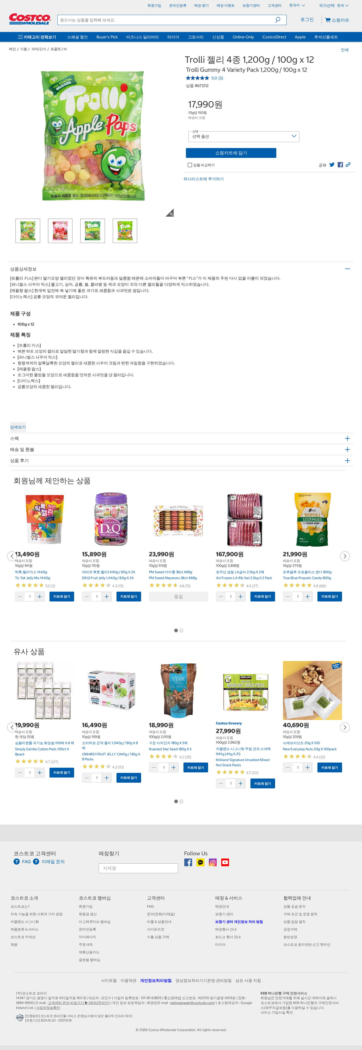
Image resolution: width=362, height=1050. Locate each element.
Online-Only (243, 36)
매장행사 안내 (226, 929)
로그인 (307, 19)
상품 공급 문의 (294, 906)
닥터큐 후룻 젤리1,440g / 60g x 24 (108, 572)
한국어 (294, 5)
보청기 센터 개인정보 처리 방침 (239, 921)
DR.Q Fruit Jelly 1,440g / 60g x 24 (108, 578)
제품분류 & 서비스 (24, 929)
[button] (280, 20)
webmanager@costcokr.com (192, 1003)
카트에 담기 (61, 596)
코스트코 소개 (24, 898)
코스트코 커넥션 (23, 937)
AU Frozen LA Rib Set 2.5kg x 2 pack (244, 578)
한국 (340, 5)
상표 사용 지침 (248, 980)
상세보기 (18, 426)
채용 (14, 944)
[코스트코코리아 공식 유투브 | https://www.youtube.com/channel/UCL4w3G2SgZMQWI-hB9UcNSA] (225, 864)
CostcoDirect (274, 36)
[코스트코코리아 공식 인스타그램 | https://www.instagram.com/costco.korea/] (213, 864)
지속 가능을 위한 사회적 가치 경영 (37, 914)
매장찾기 (109, 853)
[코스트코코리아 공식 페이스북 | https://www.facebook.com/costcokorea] (188, 864)
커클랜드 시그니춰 (25, 921)
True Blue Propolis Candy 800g (307, 578)
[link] (332, 165)
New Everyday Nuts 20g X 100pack (310, 749)
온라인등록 (87, 929)
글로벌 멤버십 (89, 960)
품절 (178, 596)
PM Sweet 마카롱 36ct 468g (170, 572)
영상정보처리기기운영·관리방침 (204, 980)
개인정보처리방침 (156, 980)
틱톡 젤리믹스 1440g (31, 572)
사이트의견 (155, 929)
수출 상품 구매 (158, 937)
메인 (12, 49)
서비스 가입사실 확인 (277, 1012)
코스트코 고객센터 (35, 853)
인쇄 (345, 49)
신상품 (218, 36)
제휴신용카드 (89, 952)
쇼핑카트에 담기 (231, 153)
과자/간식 (38, 49)
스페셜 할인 (77, 36)
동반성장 (290, 937)
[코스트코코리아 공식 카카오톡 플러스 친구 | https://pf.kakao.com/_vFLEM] (201, 864)
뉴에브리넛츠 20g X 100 (301, 743)
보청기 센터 (224, 914)
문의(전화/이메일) (161, 914)
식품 (23, 49)
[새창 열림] (20, 1019)
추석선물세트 (326, 36)
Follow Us (196, 853)
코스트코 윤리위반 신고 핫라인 (306, 944)
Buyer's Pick (107, 36)
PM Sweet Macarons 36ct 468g (173, 578)
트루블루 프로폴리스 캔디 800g (307, 572)
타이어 (173, 36)
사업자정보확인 (48, 1007)
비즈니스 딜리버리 (142, 36)
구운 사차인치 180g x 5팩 (168, 743)
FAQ (150, 906)
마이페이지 (87, 937)
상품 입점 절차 (294, 921)
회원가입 (86, 906)
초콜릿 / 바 (58, 49)
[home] (30, 19)
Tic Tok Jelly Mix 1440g (32, 578)
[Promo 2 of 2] (181, 631)
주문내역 (86, 944)
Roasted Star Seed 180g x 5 (170, 749)
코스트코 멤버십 (95, 898)
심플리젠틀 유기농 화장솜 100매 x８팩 (44, 743)
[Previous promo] (12, 556)
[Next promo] (345, 556)
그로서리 (196, 36)
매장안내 (222, 906)
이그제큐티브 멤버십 (95, 921)
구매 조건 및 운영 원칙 (300, 914)
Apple (300, 36)
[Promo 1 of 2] (176, 631)
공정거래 (290, 929)
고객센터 (156, 898)
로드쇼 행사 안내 (228, 937)
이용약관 (128, 980)
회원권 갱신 (88, 914)
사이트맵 (109, 980)
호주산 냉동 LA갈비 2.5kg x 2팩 (240, 572)
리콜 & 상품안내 (159, 921)
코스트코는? (20, 906)
